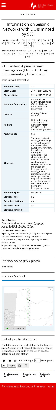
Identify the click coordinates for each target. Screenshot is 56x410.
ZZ (31, 46)
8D (49, 40)
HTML (25, 248)
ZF (47, 53)
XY (48, 43)
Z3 (36, 53)
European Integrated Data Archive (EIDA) (22, 224)
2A (29, 50)
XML (37, 248)
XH (4, 53)
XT (15, 53)
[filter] (7, 376)
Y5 (31, 53)
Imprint (51, 386)
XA (51, 50)
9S (24, 43)
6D (45, 50)
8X (8, 43)
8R (2, 43)
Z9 (42, 53)
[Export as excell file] (20, 365)
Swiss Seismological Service (20, 386)
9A (13, 43)
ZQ (28, 56)
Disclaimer (40, 386)
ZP (52, 53)
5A (44, 40)
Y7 (53, 43)
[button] (3, 5)
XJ (43, 43)
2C (40, 50)
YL (20, 53)
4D (38, 40)
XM (9, 53)
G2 (34, 43)
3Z (34, 50)
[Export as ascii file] (26, 365)
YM (26, 53)
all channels (7, 266)
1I (29, 40)
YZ (26, 46)
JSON (31, 248)
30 (33, 40)
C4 (29, 43)
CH (24, 40)
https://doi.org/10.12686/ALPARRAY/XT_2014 (25, 245)
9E (18, 43)
